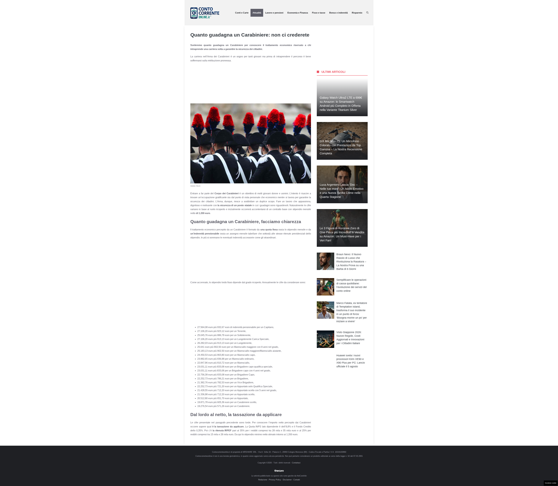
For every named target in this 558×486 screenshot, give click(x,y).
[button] (367, 13)
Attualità (257, 12)
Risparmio (357, 12)
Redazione (262, 480)
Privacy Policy (275, 480)
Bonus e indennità (338, 12)
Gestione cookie (550, 483)
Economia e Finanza (297, 12)
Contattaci (296, 463)
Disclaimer (287, 480)
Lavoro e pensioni (274, 12)
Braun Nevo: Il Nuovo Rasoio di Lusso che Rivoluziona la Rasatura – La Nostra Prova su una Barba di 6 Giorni (351, 261)
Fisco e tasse (318, 12)
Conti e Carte (241, 12)
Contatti (296, 480)
